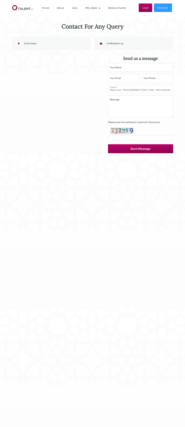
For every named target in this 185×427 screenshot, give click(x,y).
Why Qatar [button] (91, 7)
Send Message (140, 148)
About (60, 7)
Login (145, 7)
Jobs (74, 7)
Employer (163, 7)
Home (45, 7)
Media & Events (117, 7)
